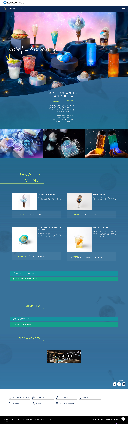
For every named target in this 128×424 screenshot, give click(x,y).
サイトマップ (9, 421)
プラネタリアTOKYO (35, 214)
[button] (64, 273)
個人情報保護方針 (28, 419)
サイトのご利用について (13, 419)
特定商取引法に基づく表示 (44, 419)
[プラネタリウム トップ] (7, 7)
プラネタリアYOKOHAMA (37, 256)
